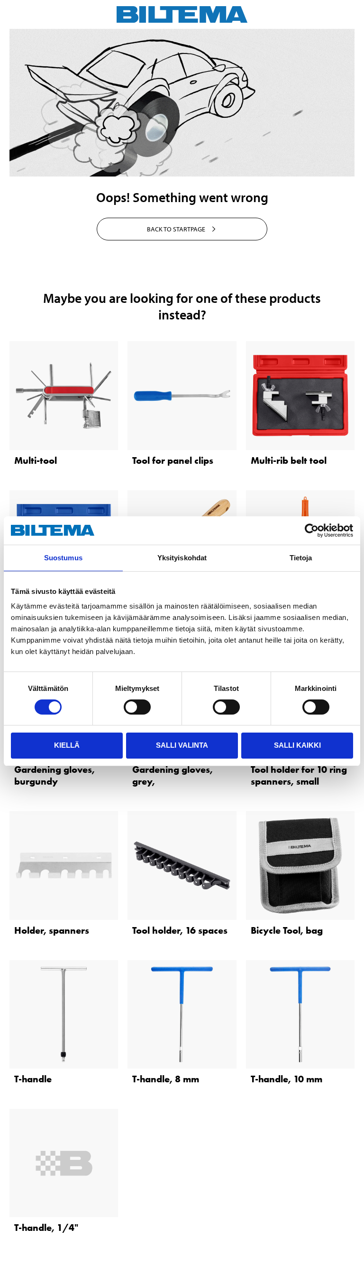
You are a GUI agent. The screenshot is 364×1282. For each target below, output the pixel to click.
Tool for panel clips (172, 460)
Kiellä (67, 745)
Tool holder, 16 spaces (180, 930)
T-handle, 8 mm (165, 1079)
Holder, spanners (51, 930)
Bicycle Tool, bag (287, 930)
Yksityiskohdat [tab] (182, 558)
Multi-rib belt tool (289, 460)
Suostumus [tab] (63, 558)
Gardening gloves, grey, (172, 775)
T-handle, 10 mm (286, 1079)
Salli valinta (182, 745)
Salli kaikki (297, 745)
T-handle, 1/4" (46, 1227)
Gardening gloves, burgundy (54, 775)
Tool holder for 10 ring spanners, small (299, 775)
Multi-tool (35, 460)
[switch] (137, 707)
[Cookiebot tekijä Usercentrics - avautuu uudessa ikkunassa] (311, 530)
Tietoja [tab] (301, 558)
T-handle (33, 1079)
